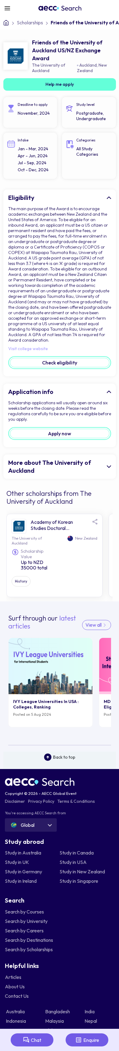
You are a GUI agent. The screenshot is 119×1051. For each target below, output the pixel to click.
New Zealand (92, 67)
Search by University (26, 921)
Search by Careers (24, 930)
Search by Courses (24, 912)
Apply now (59, 433)
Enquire (91, 1040)
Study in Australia (23, 853)
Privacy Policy (41, 801)
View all (94, 625)
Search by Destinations (29, 940)
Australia (16, 1011)
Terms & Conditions (76, 801)
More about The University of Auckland (49, 466)
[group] (50, 682)
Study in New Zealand (82, 871)
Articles (13, 977)
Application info (30, 391)
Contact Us (17, 996)
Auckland (88, 65)
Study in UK (17, 862)
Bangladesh (58, 1011)
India (90, 1011)
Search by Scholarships (29, 949)
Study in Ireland (21, 881)
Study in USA (73, 862)
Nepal (91, 1021)
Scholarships (30, 22)
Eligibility (21, 197)
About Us (15, 986)
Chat (36, 1040)
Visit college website (28, 348)
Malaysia (55, 1021)
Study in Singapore (79, 881)
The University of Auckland (48, 67)
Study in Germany (23, 871)
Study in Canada (77, 853)
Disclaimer (15, 801)
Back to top (64, 757)
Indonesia (16, 1021)
